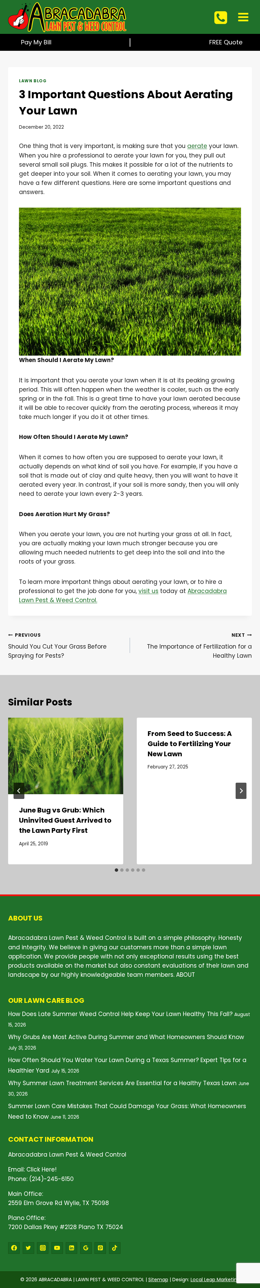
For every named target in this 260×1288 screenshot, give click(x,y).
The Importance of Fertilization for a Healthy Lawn (199, 646)
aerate (197, 146)
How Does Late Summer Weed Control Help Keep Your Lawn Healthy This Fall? (120, 1014)
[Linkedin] (71, 1248)
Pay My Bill (36, 42)
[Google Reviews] (86, 1248)
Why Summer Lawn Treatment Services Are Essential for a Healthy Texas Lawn (122, 1083)
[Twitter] (28, 1248)
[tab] (116, 870)
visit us (148, 591)
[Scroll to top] (243, 1244)
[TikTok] (115, 1248)
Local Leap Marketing (215, 1279)
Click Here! (41, 1169)
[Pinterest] (100, 1248)
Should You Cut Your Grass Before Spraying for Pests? (57, 646)
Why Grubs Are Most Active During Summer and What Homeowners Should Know (126, 1037)
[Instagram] (42, 1248)
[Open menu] (243, 17)
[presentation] (65, 756)
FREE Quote (225, 42)
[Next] (241, 791)
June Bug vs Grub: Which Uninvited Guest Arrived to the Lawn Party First (65, 820)
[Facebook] (14, 1248)
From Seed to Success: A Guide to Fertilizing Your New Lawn (190, 744)
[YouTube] (57, 1248)
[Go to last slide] (19, 791)
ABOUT (185, 975)
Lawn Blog (32, 81)
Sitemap (158, 1279)
